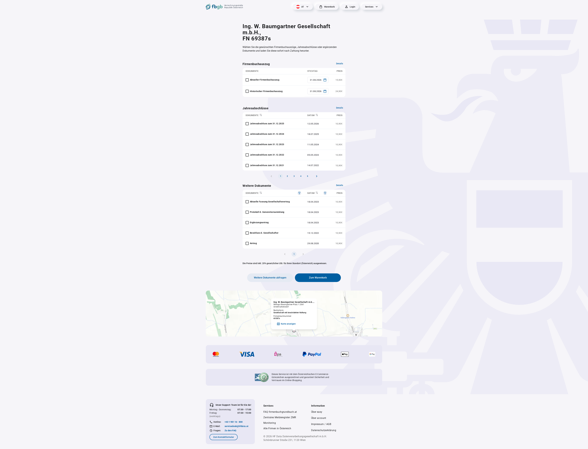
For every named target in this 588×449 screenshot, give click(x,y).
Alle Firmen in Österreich (277, 428)
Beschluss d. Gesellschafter (264, 233)
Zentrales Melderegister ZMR (279, 417)
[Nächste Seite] (317, 176)
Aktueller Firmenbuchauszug (264, 80)
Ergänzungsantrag (259, 222)
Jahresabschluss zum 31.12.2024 (267, 134)
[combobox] (318, 80)
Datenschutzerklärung (323, 430)
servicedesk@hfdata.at (236, 426)
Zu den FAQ (230, 430)
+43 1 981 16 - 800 (234, 422)
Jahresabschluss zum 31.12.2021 (267, 165)
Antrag (253, 243)
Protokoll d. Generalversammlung (267, 212)
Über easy (316, 411)
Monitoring (269, 422)
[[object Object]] (299, 193)
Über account (318, 418)
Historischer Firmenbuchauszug (266, 91)
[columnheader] (273, 115)
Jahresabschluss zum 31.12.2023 (267, 144)
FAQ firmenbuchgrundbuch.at (280, 411)
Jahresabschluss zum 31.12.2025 (267, 123)
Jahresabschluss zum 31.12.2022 (267, 155)
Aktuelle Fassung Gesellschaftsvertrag (270, 201)
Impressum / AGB (321, 424)
